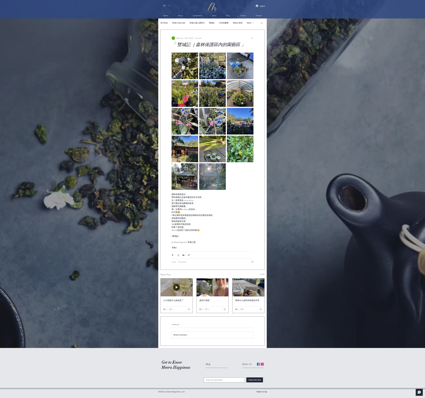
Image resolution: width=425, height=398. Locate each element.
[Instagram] (262, 364)
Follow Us (247, 364)
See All (262, 274)
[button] (262, 23)
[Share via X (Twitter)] (178, 255)
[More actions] (252, 38)
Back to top (262, 392)
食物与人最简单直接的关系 (247, 300)
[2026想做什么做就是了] (177, 287)
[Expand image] (185, 66)
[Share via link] (189, 255)
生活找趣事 (224, 23)
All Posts (164, 23)
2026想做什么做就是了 (173, 300)
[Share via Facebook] (173, 255)
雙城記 (212, 23)
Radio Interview (178, 23)
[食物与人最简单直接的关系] (248, 287)
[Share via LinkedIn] (183, 255)
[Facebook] (258, 364)
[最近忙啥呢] (213, 287)
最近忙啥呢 (204, 300)
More (249, 23)
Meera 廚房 (237, 23)
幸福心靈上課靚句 (197, 23)
